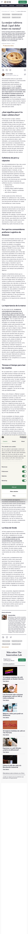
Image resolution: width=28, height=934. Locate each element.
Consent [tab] (5, 441)
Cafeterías (11, 5)
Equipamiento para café (17, 14)
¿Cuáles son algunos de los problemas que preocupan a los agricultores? (13, 777)
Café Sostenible (20, 5)
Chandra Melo (11, 615)
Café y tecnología (6, 14)
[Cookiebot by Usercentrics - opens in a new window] (20, 437)
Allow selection (14, 491)
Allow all (14, 487)
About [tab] (23, 441)
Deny (14, 495)
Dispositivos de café (16, 17)
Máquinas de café (6, 17)
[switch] (24, 471)
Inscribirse (23, 2)
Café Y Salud (4, 5)
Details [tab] (14, 441)
